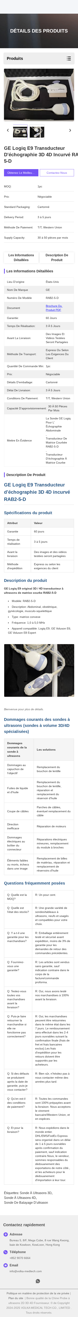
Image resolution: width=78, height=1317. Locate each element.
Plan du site (15, 1298)
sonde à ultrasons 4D (20, 1198)
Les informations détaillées (21, 257)
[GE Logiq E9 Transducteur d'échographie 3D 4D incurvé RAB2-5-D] (39, 95)
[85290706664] (38, 1282)
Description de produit (57, 257)
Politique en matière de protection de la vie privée (38, 1293)
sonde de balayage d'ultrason (26, 1202)
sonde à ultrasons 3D (36, 1193)
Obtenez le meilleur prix (23, 172)
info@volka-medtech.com (26, 1271)
